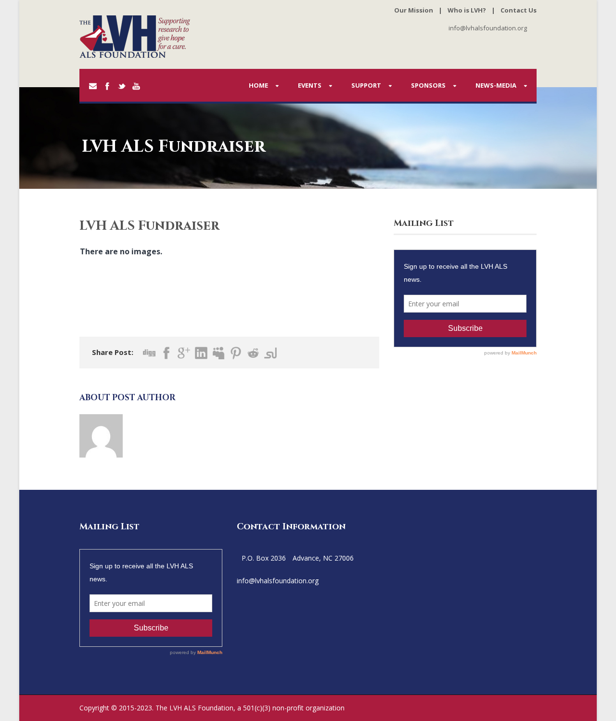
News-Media (495, 85)
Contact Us (518, 10)
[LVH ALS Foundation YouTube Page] (330, 580)
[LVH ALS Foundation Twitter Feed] (321, 580)
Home (258, 85)
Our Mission (413, 10)
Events (309, 85)
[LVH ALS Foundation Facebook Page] (325, 580)
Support (366, 85)
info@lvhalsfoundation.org (488, 28)
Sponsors (428, 85)
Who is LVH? (467, 10)
